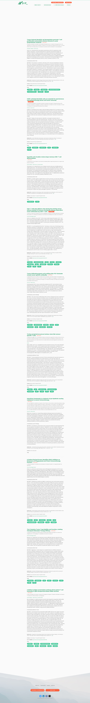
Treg (34, 582)
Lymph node (55, 147)
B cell (52, 324)
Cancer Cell (31, 411)
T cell (47, 91)
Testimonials (43, 685)
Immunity (30, 107)
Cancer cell (31, 282)
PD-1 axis (50, 264)
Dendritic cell (44, 89)
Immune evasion (42, 389)
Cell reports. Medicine (32, 48)
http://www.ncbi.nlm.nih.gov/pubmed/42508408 (40, 320)
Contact (48, 685)
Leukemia (40, 91)
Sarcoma (56, 264)
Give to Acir (52, 690)
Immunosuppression (52, 389)
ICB (49, 147)
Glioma (49, 520)
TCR (34, 266)
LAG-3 (49, 580)
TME (52, 391)
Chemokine (35, 147)
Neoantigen (43, 264)
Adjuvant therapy (38, 324)
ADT (29, 147)
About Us (37, 685)
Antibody (29, 262)
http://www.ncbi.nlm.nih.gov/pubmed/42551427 (40, 143)
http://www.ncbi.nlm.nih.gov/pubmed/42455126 (40, 576)
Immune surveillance (31, 91)
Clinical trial (30, 580)
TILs (39, 266)
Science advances (32, 164)
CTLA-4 (52, 262)
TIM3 (29, 582)
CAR (57, 324)
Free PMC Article (40, 164)
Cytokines (36, 89)
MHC (37, 264)
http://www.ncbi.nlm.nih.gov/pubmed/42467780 (40, 639)
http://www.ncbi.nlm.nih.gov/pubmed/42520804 (40, 85)
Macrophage (30, 391)
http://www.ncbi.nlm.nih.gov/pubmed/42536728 (40, 197)
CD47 (36, 520)
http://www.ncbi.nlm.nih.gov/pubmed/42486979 (40, 385)
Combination (42, 520)
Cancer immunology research (31, 216)
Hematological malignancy (54, 89)
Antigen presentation (38, 262)
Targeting (53, 522)
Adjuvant (29, 89)
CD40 (46, 262)
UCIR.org (53, 685)
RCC (36, 391)
